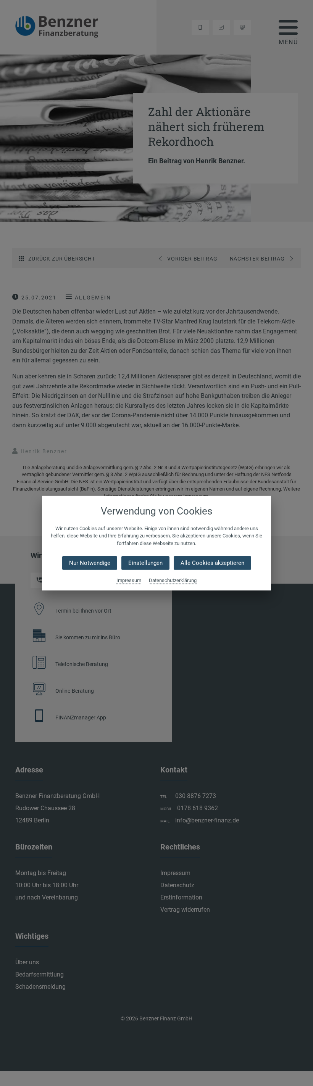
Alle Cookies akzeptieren (212, 563)
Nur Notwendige (89, 563)
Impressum (128, 580)
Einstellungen (145, 563)
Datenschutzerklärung (173, 580)
